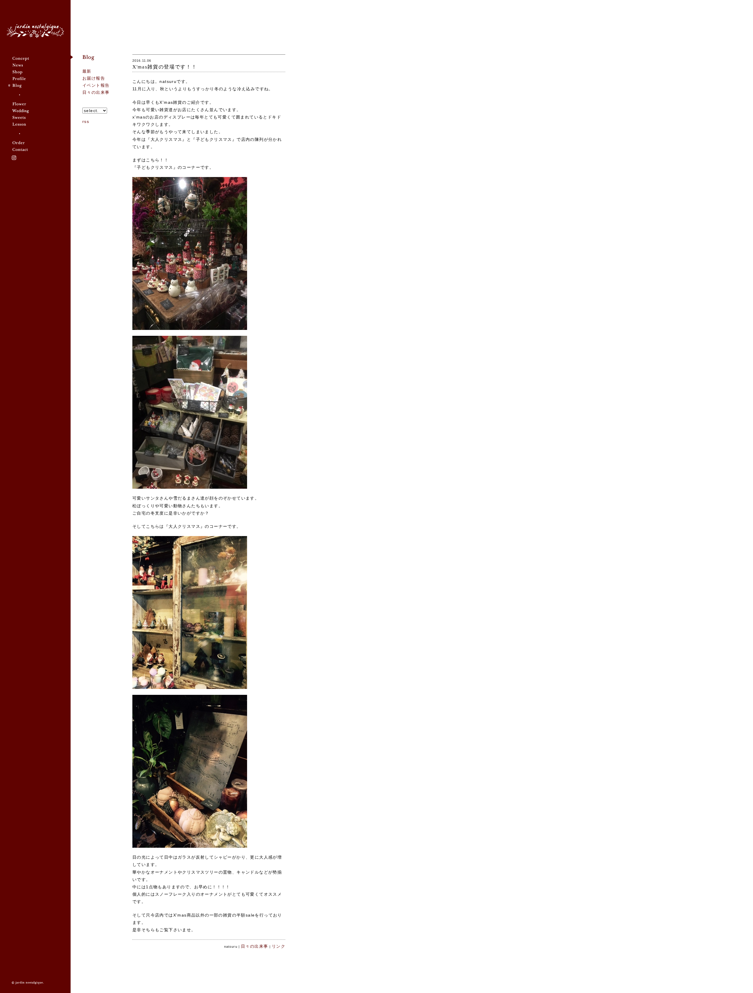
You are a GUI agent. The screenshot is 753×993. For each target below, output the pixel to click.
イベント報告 (95, 85)
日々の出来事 (95, 92)
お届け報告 (93, 78)
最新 (86, 71)
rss (85, 121)
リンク (278, 946)
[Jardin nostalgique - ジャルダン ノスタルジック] (35, 31)
